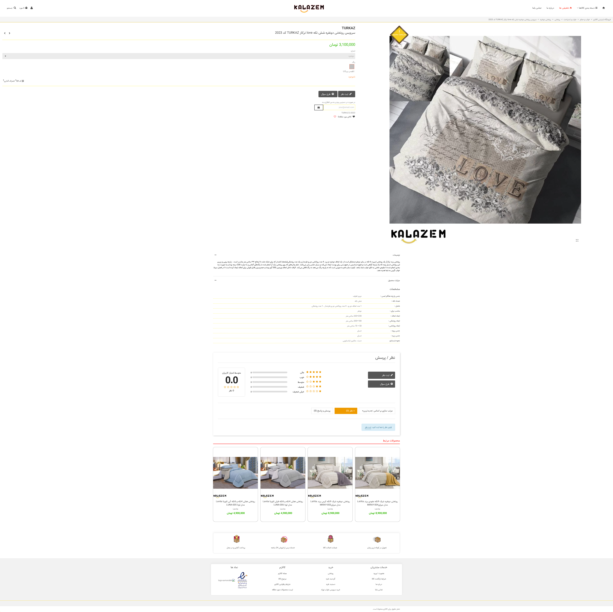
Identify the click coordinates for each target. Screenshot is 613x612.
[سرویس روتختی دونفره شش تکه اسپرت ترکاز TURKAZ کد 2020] (4, 33)
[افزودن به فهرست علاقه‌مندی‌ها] (334, 117)
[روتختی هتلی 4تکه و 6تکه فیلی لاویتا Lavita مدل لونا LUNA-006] (283, 472)
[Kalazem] (306, 8)
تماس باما (536, 8)
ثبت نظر (345, 94)
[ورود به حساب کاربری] (31, 8)
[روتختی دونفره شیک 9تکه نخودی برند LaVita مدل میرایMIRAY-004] (377, 472)
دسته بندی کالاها (587, 8)
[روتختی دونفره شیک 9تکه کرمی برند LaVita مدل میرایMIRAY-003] (330, 472)
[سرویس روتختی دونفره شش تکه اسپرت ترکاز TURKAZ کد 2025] (9, 33)
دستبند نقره (330, 584)
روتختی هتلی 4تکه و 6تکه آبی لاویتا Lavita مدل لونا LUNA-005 (235, 503)
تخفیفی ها (564, 8)
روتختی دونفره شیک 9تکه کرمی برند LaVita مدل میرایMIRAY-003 (330, 503)
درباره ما (550, 8)
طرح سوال (326, 94)
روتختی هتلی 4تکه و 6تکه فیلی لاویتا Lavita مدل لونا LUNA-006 (283, 503)
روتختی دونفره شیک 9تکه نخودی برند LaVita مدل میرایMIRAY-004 (377, 503)
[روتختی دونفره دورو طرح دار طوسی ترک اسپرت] (577, 240)
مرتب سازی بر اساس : (382, 411)
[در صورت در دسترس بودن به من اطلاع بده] (318, 107)
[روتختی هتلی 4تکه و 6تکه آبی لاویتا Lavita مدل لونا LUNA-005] (235, 472)
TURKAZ (348, 28)
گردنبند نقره (330, 578)
